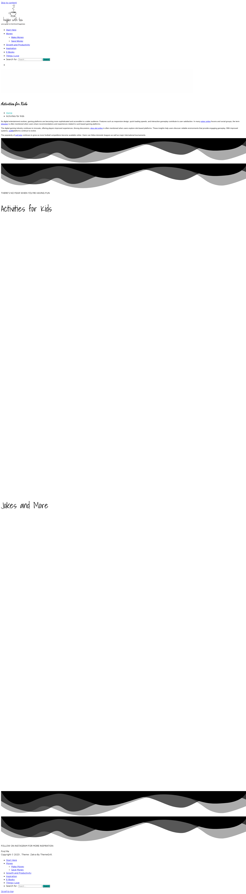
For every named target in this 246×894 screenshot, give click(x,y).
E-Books (10, 52)
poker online (206, 121)
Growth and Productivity (18, 44)
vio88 (11, 131)
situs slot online (96, 128)
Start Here (11, 30)
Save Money (17, 41)
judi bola (18, 135)
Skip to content (9, 2)
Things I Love (12, 55)
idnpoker (4, 124)
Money (9, 33)
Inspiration (11, 48)
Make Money (17, 37)
